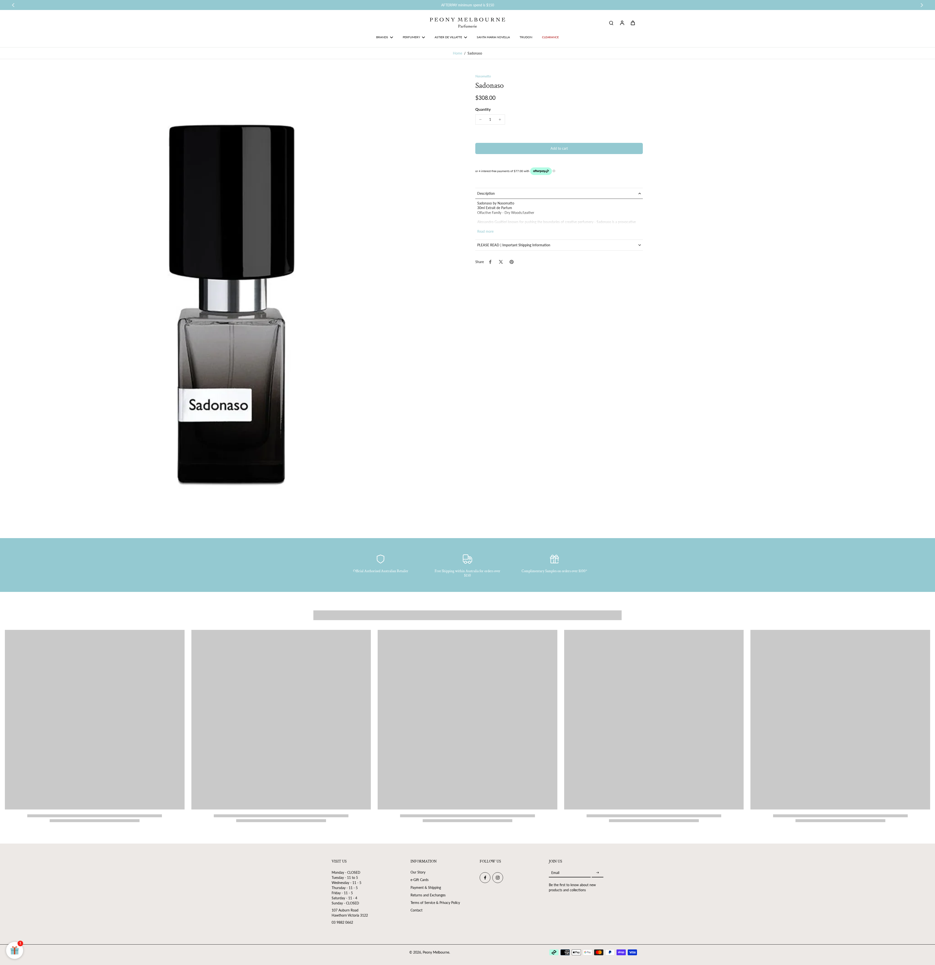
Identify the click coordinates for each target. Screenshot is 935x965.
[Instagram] (497, 877)
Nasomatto (483, 76)
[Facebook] (485, 877)
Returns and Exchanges (428, 895)
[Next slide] (921, 5)
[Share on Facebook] (490, 262)
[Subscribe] (597, 872)
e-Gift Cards (420, 880)
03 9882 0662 (342, 922)
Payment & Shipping (426, 887)
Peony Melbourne (436, 952)
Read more (485, 231)
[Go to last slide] (13, 5)
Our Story (418, 872)
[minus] (480, 119)
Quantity (483, 109)
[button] (559, 148)
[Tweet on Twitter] (501, 262)
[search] (611, 23)
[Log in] (622, 23)
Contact (416, 910)
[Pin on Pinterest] (511, 262)
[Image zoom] (232, 301)
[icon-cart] (632, 23)
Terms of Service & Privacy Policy (435, 903)
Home (457, 53)
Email (555, 873)
